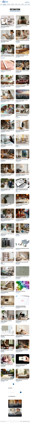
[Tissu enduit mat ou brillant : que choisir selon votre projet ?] (22, 35)
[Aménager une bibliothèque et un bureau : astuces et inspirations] (22, 344)
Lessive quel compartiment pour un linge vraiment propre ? (14, 414)
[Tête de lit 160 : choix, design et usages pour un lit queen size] (7, 154)
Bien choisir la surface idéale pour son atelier (22, 248)
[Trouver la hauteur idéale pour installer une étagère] (7, 256)
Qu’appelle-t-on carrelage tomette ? (6, 70)
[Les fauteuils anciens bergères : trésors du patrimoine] (7, 344)
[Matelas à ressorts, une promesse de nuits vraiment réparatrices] (22, 373)
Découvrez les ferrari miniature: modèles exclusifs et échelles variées (22, 100)
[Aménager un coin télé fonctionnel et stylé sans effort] (22, 228)
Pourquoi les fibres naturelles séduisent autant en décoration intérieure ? (6, 115)
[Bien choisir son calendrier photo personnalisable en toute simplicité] (22, 300)
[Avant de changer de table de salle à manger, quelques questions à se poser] (7, 94)
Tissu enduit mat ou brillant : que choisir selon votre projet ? (22, 41)
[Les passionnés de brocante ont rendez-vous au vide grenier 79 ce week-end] (7, 124)
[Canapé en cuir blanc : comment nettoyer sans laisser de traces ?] (7, 228)
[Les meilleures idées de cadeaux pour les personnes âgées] (7, 359)
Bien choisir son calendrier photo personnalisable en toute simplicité (21, 306)
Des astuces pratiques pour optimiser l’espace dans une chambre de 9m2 (7, 292)
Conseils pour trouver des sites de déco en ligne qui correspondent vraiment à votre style (22, 189)
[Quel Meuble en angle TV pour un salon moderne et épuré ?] (22, 315)
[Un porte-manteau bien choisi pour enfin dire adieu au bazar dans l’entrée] (22, 124)
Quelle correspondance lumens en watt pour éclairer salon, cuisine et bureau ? (7, 220)
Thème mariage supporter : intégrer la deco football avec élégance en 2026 (7, 189)
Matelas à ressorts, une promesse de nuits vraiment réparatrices (22, 380)
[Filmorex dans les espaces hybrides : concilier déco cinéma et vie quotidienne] (22, 79)
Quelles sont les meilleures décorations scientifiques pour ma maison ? (21, 365)
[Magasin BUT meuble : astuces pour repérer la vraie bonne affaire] (22, 65)
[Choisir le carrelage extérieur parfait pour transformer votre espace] (7, 373)
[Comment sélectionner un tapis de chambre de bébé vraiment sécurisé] (22, 330)
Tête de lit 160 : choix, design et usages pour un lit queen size (7, 160)
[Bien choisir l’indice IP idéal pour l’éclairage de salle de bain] (7, 330)
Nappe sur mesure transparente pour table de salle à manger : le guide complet (7, 86)
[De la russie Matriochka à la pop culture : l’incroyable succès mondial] (22, 213)
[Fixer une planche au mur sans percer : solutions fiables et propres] (7, 35)
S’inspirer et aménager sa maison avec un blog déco (7, 306)
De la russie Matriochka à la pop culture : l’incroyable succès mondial (22, 220)
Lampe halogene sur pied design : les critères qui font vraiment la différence (22, 175)
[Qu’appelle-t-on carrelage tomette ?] (7, 65)
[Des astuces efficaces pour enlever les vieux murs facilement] (22, 271)
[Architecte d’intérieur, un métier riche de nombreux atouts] (7, 139)
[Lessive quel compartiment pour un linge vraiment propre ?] (15, 412)
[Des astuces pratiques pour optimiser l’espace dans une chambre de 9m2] (7, 286)
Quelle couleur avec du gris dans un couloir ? (7, 248)
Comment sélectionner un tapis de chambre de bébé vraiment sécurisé (22, 336)
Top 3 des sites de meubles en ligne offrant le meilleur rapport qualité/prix (7, 26)
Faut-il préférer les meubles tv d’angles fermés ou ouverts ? (21, 26)
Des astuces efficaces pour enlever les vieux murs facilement (22, 277)
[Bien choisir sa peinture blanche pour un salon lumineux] (22, 139)
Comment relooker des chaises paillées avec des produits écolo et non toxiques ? (7, 175)
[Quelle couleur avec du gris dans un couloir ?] (7, 243)
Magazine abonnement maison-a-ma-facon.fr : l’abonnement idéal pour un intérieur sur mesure (22, 115)
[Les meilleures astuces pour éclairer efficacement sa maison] (7, 271)
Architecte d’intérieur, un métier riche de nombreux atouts (7, 145)
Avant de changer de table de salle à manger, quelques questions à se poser (7, 100)
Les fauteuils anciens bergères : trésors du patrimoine (7, 350)
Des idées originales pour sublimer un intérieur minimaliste (6, 321)
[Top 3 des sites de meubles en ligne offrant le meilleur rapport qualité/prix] (7, 20)
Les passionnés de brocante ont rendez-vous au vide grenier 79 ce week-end (7, 131)
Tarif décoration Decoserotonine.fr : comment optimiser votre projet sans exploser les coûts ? (7, 56)
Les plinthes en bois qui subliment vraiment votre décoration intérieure (22, 55)
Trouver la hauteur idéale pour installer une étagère (7, 262)
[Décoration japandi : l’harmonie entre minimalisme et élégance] (7, 199)
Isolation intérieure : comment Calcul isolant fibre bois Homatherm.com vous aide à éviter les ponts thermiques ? (15, 405)
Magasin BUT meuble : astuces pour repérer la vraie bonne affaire (22, 71)
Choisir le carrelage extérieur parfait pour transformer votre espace (7, 380)
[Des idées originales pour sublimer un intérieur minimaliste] (7, 315)
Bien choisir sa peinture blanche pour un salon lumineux (22, 145)
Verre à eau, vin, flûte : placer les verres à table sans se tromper (22, 205)
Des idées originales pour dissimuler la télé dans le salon (22, 262)
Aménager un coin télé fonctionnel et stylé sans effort (22, 234)
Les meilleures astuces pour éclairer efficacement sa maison (6, 277)
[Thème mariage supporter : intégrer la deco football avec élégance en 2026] (7, 183)
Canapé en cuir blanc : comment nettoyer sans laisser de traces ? (7, 234)
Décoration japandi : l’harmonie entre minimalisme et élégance (6, 205)
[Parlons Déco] (5, 1)
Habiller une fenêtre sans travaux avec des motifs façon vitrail (22, 160)
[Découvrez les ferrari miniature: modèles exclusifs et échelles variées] (22, 94)
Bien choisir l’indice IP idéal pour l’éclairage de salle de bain (7, 336)
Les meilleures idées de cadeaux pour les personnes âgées (7, 365)
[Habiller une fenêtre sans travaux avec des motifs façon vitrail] (22, 154)
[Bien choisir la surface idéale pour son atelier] (22, 243)
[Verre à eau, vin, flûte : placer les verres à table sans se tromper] (22, 199)
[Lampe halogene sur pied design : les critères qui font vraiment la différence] (22, 168)
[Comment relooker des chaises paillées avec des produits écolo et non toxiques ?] (7, 168)
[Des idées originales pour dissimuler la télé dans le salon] (22, 256)
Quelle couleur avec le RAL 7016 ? (20, 291)
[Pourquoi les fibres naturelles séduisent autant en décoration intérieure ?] (7, 109)
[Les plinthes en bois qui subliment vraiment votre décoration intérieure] (22, 49)
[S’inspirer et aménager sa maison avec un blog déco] (7, 300)
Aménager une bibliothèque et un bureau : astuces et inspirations (22, 350)
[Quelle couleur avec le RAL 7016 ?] (22, 286)
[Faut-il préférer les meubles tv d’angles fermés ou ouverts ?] (22, 20)
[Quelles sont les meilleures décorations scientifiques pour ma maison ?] (22, 359)
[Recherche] (25, 1)
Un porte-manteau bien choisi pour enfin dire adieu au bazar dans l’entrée (22, 131)
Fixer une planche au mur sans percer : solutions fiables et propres (6, 41)
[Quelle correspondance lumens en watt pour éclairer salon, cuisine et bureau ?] (7, 213)
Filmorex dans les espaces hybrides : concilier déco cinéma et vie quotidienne (22, 86)
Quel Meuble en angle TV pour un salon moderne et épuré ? (21, 321)
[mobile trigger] (1, 1)
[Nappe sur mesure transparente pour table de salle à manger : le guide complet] (7, 79)
